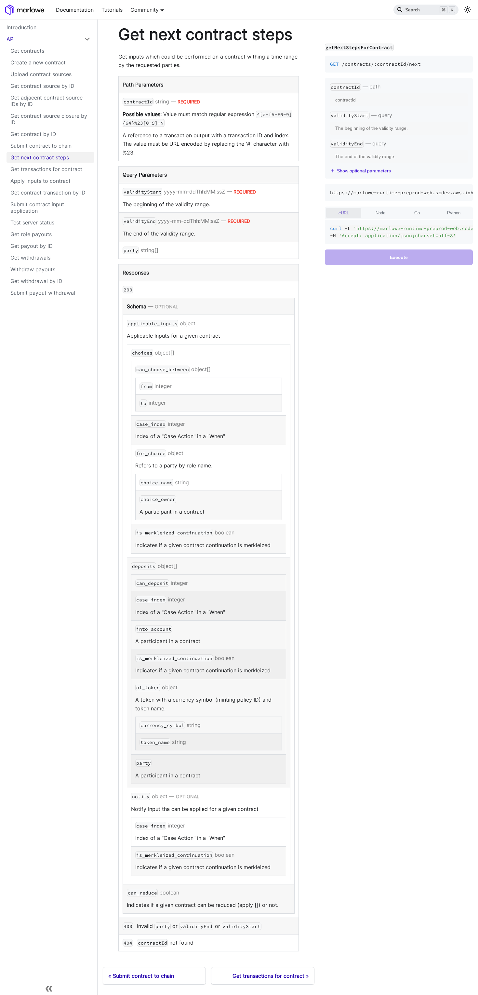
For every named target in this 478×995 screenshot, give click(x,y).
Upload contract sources (41, 74)
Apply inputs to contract (40, 181)
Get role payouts (31, 234)
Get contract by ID (33, 134)
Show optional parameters (364, 170)
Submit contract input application (37, 207)
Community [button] (144, 10)
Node (380, 212)
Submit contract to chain (41, 145)
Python (453, 212)
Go (417, 212)
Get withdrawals (30, 257)
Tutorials (112, 10)
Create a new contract (38, 62)
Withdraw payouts (32, 269)
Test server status (32, 222)
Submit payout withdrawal (42, 292)
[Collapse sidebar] (49, 988)
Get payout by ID (31, 246)
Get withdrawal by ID (36, 281)
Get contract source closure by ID (48, 119)
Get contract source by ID (42, 86)
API (11, 39)
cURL (344, 212)
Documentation (75, 10)
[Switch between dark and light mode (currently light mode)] (467, 10)
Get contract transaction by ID (48, 192)
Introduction (21, 27)
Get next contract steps (39, 157)
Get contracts (27, 50)
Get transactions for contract (46, 169)
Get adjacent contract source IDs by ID (46, 100)
